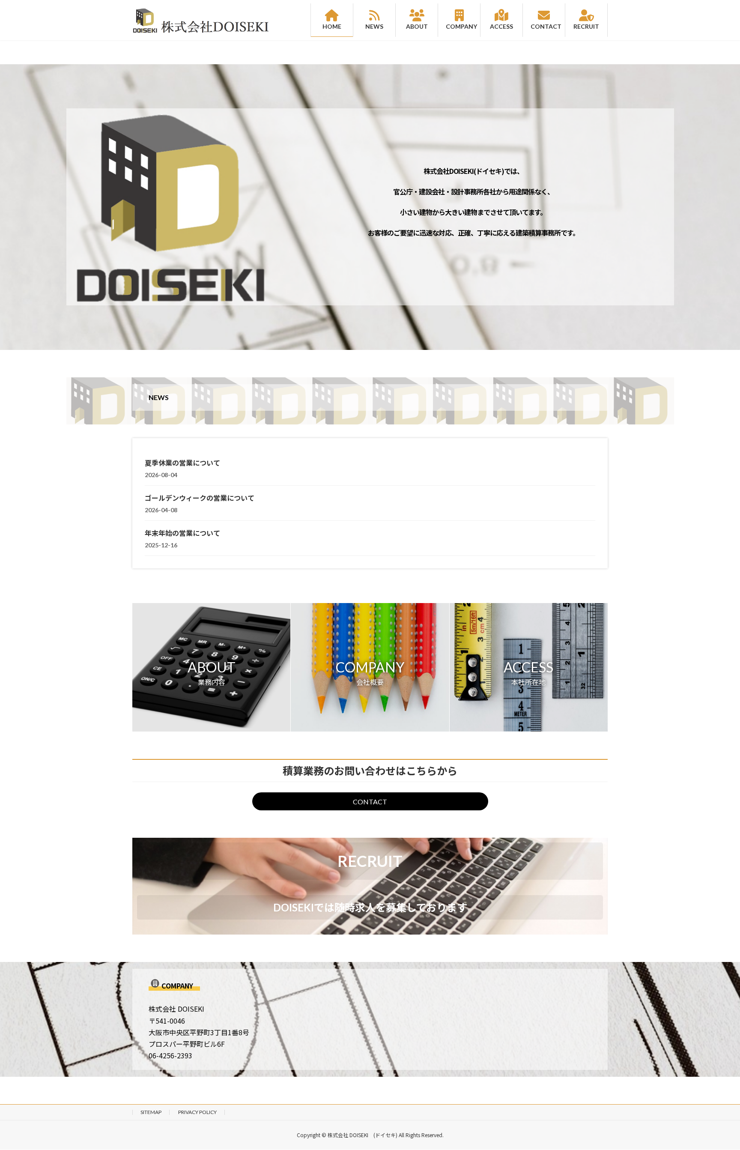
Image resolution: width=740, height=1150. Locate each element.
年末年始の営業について (182, 533)
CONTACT (370, 802)
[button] (211, 667)
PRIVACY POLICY (197, 1112)
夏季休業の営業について (182, 463)
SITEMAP (150, 1112)
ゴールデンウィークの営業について (199, 498)
